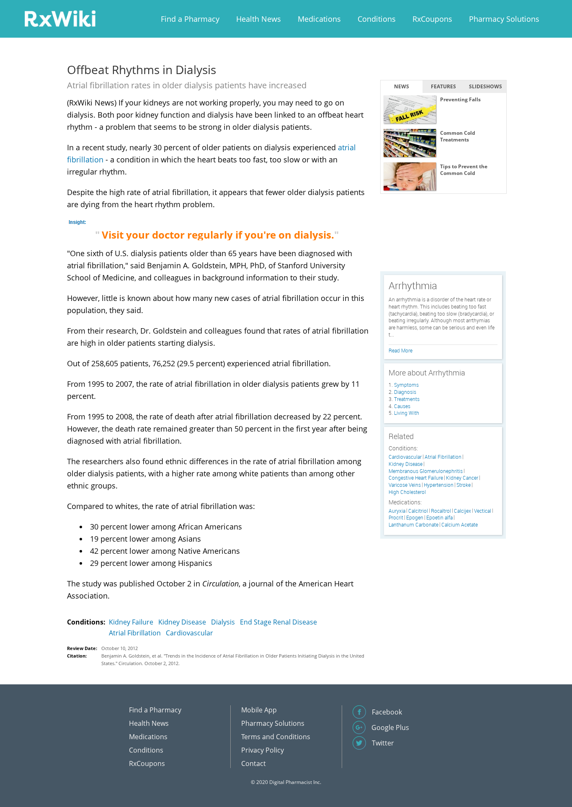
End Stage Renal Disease (278, 622)
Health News (258, 19)
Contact (253, 763)
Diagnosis (405, 391)
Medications (319, 19)
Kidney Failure (131, 622)
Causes (402, 406)
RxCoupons (432, 19)
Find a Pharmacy (190, 19)
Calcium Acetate (459, 524)
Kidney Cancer (462, 477)
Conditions (377, 19)
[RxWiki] (59, 18)
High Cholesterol (407, 492)
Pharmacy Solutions (504, 19)
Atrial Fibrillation (135, 632)
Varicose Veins (405, 485)
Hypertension (438, 485)
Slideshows (485, 86)
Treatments (407, 399)
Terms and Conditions (275, 736)
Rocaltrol (441, 511)
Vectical (482, 511)
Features (443, 86)
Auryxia (397, 511)
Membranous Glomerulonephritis (426, 471)
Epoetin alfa (439, 517)
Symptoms (406, 384)
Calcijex (462, 511)
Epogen (414, 517)
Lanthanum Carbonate (413, 524)
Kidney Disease (182, 622)
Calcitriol (418, 511)
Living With (406, 412)
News (401, 86)
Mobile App (259, 709)
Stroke (463, 485)
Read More (400, 350)
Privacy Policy (262, 750)
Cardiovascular (189, 632)
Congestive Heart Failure (416, 477)
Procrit (396, 517)
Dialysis (223, 622)
